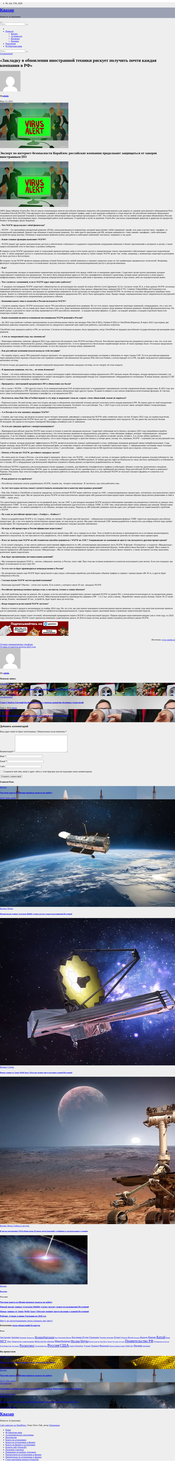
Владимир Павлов (65, 1338)
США (64, 1345)
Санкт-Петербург (76, 1346)
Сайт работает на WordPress (13, 1425)
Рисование (15, 1346)
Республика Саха (6, 1346)
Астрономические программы (19, 1435)
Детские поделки (106, 1338)
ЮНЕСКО (129, 1346)
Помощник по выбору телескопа (20, 1452)
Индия (130, 1337)
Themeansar (54, 1425)
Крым (168, 1338)
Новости (9, 31)
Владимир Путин (80, 1337)
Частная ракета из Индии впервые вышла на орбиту (26, 793)
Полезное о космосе (14, 1450)
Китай (160, 1337)
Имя (3, 756)
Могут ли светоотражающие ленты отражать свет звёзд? (26, 1321)
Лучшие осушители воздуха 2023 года (18, 647)
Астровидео (16, 36)
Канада (144, 1337)
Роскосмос (27, 1345)
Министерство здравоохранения (23, 1342)
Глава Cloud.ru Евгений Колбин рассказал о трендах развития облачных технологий (42, 702)
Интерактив (11, 1437)
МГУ (3, 1341)
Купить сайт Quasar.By (16, 1447)
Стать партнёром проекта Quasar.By (22, 1459)
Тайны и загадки (21, 1226)
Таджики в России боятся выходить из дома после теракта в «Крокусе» (35, 715)
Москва (75, 1341)
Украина (95, 1346)
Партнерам (10, 43)
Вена (56, 1337)
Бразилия (23, 1338)
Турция (87, 1346)
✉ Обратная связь (13, 46)
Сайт (2, 766)
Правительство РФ (139, 1341)
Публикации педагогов (161, 1341)
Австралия (5, 1337)
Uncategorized (6, 54)
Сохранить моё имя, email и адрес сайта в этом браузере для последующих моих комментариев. (47, 771)
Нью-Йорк (103, 1341)
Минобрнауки (62, 1341)
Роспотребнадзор (41, 1346)
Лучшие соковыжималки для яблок (16, 644)
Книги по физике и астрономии (20, 1445)
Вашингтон (30, 1337)
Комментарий (7, 751)
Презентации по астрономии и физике (23, 1454)
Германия (94, 1337)
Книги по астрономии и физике (20, 1442)
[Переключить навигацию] (1, 22)
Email (3, 761)
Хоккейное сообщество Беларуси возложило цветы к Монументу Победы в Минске (41, 1389)
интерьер (146, 1346)
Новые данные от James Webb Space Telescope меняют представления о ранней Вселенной (36, 1073)
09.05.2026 (5, 1394)
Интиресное (5, 1357)
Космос (14, 34)
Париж (109, 1341)
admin (6, 96)
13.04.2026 (5, 1407)
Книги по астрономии (15, 1440)
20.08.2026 (5, 1368)
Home (8, 1430)
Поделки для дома (118, 1341)
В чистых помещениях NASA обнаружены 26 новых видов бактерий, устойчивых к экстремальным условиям (44, 1231)
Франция (104, 1345)
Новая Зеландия (94, 1341)
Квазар (7, 10)
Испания (137, 1337)
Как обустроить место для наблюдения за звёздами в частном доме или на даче (39, 1402)
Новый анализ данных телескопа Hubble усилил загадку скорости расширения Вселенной (36, 914)
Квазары (15, 41)
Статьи (10, 1067)
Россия (53, 1345)
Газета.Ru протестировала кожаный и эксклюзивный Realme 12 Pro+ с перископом (41, 689)
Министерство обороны (44, 1341)
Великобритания (44, 1337)
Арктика (15, 1337)
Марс (9, 1341)
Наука (10, 908)
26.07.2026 (5, 798)
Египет (117, 1337)
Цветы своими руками (117, 1346)
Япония (138, 1345)
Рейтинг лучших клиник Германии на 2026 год (23, 1316)
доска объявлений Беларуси (26, 1325)
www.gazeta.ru (168, 640)
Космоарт (15, 39)
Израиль (124, 1338)
